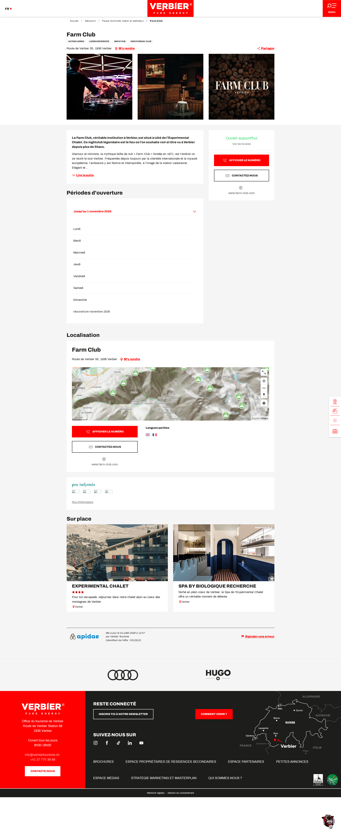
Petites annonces (292, 761)
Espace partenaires (246, 761)
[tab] (131, 211)
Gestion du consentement (181, 793)
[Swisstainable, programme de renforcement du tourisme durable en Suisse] (332, 779)
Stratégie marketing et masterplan (163, 778)
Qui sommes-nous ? (225, 778)
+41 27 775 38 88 (42, 759)
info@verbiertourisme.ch (42, 755)
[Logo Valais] (318, 779)
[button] (99, 87)
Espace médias (106, 778)
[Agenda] (335, 431)
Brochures (103, 761)
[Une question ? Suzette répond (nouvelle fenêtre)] (328, 821)
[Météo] (335, 420)
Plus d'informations (82, 502)
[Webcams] (335, 401)
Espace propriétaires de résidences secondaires (171, 761)
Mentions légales (156, 793)
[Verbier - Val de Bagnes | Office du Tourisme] (170, 8)
